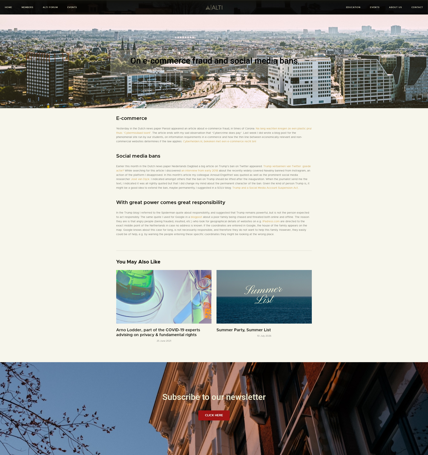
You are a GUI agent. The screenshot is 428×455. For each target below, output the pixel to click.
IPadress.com (271, 221)
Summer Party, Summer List (244, 330)
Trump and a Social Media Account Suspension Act (265, 188)
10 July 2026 (264, 335)
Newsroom (194, 68)
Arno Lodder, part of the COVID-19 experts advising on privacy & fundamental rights (158, 332)
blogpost (197, 217)
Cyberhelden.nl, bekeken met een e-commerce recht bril (219, 141)
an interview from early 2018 (200, 170)
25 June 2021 (164, 340)
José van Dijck (140, 179)
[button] (214, 415)
